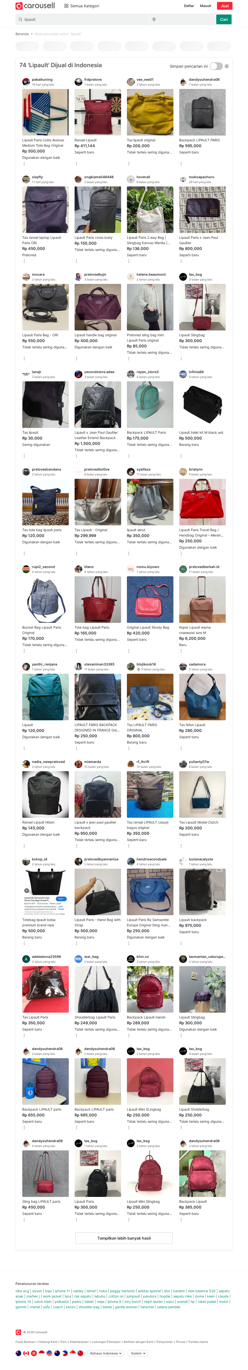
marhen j (33, 1296)
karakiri (179, 1291)
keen (211, 1296)
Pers (64, 1342)
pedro (76, 1301)
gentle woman (126, 1307)
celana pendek (168, 1307)
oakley (78, 1291)
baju (48, 1291)
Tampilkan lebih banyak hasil (124, 1238)
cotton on (116, 1296)
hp (193, 1301)
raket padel (207, 1301)
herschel (147, 1307)
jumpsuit (133, 1296)
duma (199, 1296)
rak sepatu (82, 1296)
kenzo (71, 1307)
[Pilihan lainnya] (24, 164)
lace (68, 1296)
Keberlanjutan (79, 1342)
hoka (103, 1291)
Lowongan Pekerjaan (106, 1342)
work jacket (52, 1296)
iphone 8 (114, 1301)
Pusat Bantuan (25, 1342)
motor (223, 1301)
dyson (37, 1291)
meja (100, 1301)
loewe (107, 1307)
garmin (21, 1307)
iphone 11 (62, 1291)
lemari (91, 1291)
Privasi (180, 1342)
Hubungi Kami (48, 1342)
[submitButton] (224, 19)
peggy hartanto (122, 1291)
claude (223, 1296)
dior (167, 1291)
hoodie (165, 1296)
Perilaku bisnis (198, 1342)
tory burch (132, 1301)
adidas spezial (149, 1291)
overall (182, 1301)
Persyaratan (164, 1342)
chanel (35, 1307)
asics (170, 1301)
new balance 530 (202, 1291)
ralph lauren (153, 1301)
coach (58, 1307)
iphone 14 (23, 1301)
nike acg (22, 1291)
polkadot (62, 1301)
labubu (99, 1296)
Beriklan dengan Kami (138, 1342)
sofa (46, 1307)
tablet (89, 1301)
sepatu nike (182, 1296)
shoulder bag (89, 1307)
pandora (149, 1296)
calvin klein (43, 1301)
